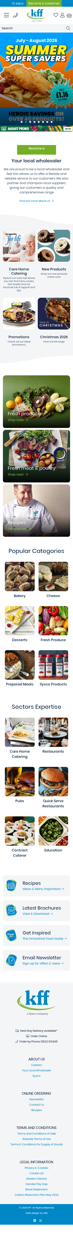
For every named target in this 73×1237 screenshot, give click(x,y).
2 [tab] (26, 122)
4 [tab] (34, 122)
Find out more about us (35, 201)
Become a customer (44, 3)
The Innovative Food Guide (43, 938)
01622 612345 (49, 1041)
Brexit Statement (36, 1189)
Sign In (20, 3)
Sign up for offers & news (42, 963)
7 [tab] (47, 122)
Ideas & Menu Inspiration (42, 889)
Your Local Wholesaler (36, 1070)
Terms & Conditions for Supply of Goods (37, 1144)
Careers (36, 1065)
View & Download (36, 914)
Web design (32, 1213)
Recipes (36, 1110)
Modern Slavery (36, 1179)
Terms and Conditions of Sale (36, 1134)
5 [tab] (39, 122)
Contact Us (36, 1105)
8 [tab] (52, 122)
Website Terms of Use (36, 1139)
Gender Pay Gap (36, 1184)
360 (45, 1213)
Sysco (36, 1076)
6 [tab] (43, 122)
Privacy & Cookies (36, 1168)
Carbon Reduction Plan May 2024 (37, 1195)
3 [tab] (30, 122)
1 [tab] (22, 122)
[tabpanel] (36, 79)
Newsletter (36, 1099)
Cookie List (37, 1173)
